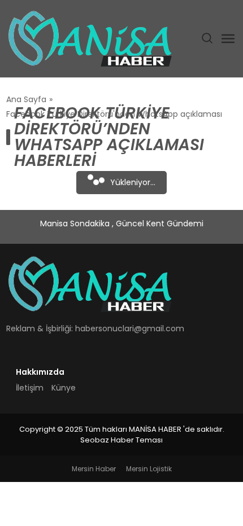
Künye (63, 387)
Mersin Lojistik (149, 469)
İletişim (30, 387)
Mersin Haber (94, 469)
